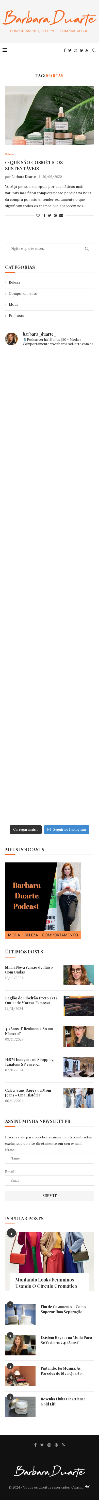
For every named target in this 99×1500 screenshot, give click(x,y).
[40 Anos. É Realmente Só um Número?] (78, 1036)
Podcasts (16, 315)
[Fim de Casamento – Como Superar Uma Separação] (20, 1314)
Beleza (14, 282)
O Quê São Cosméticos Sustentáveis (34, 165)
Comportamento (23, 293)
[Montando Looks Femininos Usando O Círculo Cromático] (49, 1261)
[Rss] (86, 50)
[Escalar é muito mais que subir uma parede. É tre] (49, 796)
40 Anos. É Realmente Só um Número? (29, 1031)
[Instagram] (75, 50)
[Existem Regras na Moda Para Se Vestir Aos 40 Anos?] (20, 1345)
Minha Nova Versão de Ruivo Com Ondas (29, 970)
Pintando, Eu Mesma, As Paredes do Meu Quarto (61, 1371)
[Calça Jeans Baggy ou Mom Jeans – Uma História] (78, 1098)
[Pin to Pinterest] (55, 215)
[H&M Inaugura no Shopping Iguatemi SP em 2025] (78, 1067)
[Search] (93, 50)
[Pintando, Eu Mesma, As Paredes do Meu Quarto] (20, 1376)
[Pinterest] (81, 50)
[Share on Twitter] (49, 215)
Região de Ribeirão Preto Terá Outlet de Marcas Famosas (31, 1001)
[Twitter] (70, 50)
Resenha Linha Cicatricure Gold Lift (63, 1401)
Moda (13, 304)
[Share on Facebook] (44, 215)
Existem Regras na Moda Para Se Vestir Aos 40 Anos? (66, 1340)
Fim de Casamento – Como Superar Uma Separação (63, 1309)
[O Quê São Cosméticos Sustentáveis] (49, 115)
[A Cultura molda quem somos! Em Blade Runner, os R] (49, 691)
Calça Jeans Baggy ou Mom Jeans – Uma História (28, 1093)
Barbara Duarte (23, 177)
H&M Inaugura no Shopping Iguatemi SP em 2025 (29, 1062)
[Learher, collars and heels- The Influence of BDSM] (49, 587)
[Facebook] (65, 50)
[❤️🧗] (49, 482)
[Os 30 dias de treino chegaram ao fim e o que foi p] (49, 377)
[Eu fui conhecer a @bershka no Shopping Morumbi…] (49, 639)
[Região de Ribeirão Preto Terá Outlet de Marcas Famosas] (78, 1006)
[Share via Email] (61, 215)
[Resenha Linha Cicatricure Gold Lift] (20, 1407)
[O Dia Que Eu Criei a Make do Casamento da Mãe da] (49, 744)
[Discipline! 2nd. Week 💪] (49, 430)
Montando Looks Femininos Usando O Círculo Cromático (46, 1283)
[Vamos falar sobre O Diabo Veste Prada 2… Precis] (49, 534)
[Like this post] (38, 215)
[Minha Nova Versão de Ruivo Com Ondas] (78, 975)
